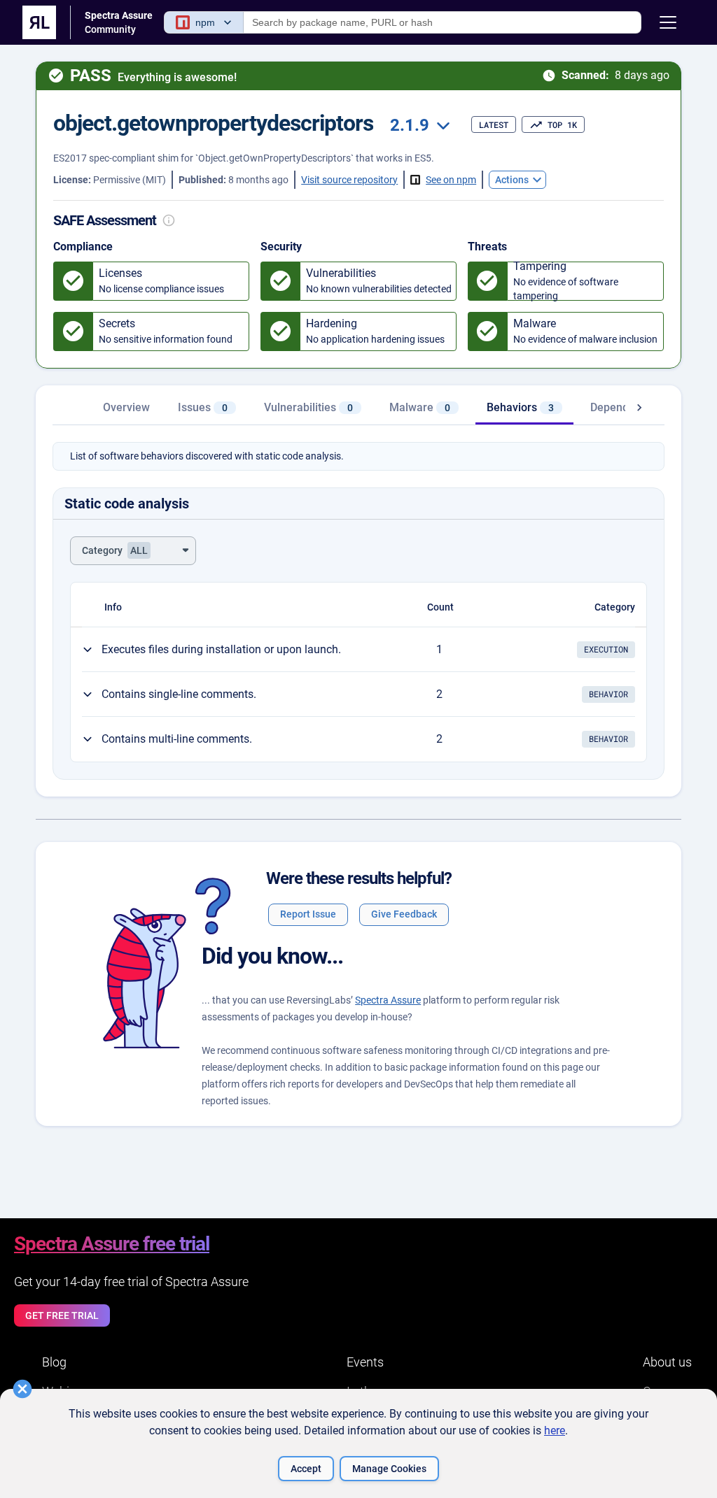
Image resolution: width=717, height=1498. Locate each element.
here (554, 1430)
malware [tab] (419, 407)
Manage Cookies (389, 1468)
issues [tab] (203, 407)
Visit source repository (349, 179)
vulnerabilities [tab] (308, 407)
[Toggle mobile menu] (668, 22)
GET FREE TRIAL (62, 1315)
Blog (54, 1362)
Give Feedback (404, 914)
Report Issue (308, 914)
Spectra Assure (388, 1000)
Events (365, 1362)
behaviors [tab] (520, 407)
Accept (306, 1468)
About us (667, 1362)
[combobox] (418, 125)
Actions (512, 179)
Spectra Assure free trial (111, 1243)
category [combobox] (115, 550)
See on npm (451, 179)
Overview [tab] (126, 407)
